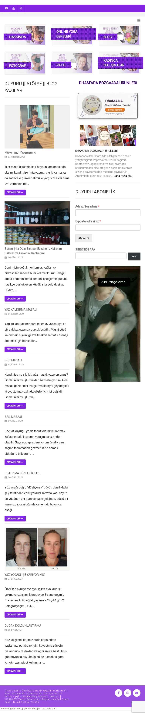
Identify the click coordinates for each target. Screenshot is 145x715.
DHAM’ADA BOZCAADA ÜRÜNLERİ (96, 150)
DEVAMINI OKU (14, 192)
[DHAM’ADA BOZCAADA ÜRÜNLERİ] (108, 135)
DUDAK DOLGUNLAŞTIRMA (23, 625)
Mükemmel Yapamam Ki (20, 152)
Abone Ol (83, 238)
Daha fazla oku (123, 176)
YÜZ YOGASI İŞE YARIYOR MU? (25, 574)
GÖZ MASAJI (13, 360)
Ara (134, 256)
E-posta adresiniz (88, 221)
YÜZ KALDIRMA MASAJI (21, 309)
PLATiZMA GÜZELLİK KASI (22, 473)
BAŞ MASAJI (13, 417)
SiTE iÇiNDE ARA (85, 249)
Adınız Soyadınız (87, 206)
